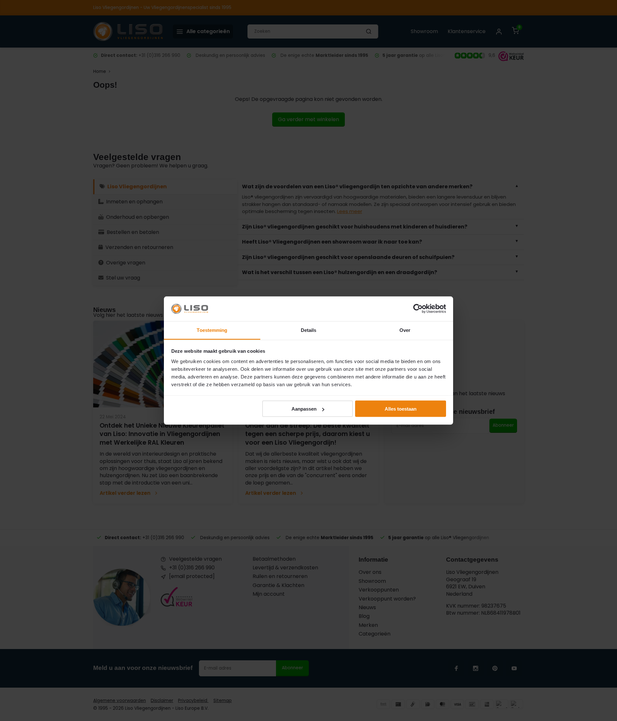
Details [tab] (309, 330)
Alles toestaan (400, 409)
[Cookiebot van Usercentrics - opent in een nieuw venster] (418, 309)
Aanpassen (304, 409)
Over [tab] (404, 330)
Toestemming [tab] (212, 330)
